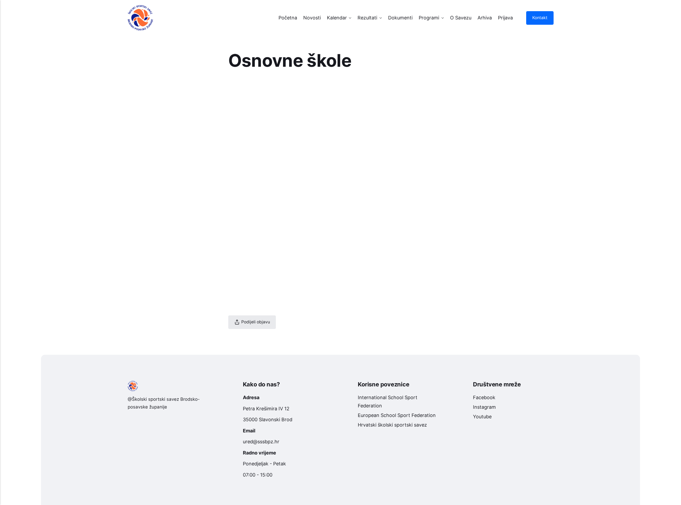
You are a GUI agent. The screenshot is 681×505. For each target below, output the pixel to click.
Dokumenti (400, 17)
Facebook (484, 397)
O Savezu (460, 17)
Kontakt (539, 17)
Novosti (312, 17)
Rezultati (367, 17)
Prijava (505, 17)
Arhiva (484, 17)
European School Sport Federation (397, 415)
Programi (429, 17)
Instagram (484, 407)
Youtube (482, 416)
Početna (288, 17)
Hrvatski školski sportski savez (392, 425)
